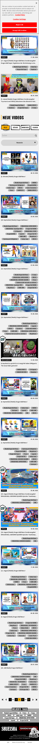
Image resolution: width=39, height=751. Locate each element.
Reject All (19, 25)
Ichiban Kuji (11, 636)
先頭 (3, 699)
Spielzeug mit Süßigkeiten (17, 185)
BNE (27, 413)
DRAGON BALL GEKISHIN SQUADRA (19, 280)
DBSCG (20, 188)
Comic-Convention (31, 188)
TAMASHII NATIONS (22, 372)
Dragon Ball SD (32, 234)
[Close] (36, 3)
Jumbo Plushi (32, 636)
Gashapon (14, 410)
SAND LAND (23, 236)
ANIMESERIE (25, 127)
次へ (31, 700)
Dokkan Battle (24, 628)
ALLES (5, 127)
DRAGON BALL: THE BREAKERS (28, 625)
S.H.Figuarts (18, 231)
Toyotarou (33, 69)
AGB (8, 742)
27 (29, 699)
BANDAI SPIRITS (32, 105)
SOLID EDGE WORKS (31, 328)
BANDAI (34, 183)
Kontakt (30, 742)
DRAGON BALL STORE (30, 231)
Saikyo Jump (10, 188)
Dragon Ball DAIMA (31, 229)
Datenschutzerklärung (18, 742)
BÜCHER (15, 127)
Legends (22, 234)
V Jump (34, 108)
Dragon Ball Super (22, 69)
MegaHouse (33, 236)
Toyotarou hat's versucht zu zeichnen (26, 282)
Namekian (33, 372)
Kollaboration (10, 584)
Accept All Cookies (19, 30)
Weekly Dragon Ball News (20, 67)
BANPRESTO (21, 190)
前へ (8, 699)
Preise (11, 190)
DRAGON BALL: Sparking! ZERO (14, 229)
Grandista (19, 328)
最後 (36, 699)
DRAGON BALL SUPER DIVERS (28, 226)
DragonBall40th (32, 185)
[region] (19, 17)
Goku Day (33, 67)
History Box (22, 636)
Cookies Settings (19, 19)
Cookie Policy (20, 15)
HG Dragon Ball (24, 689)
